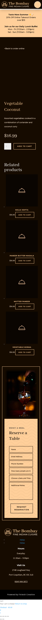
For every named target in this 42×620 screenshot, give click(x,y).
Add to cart (24, 146)
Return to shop (21, 604)
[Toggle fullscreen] (6, 616)
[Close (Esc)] (1, 616)
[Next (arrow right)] (3, 619)
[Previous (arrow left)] (1, 619)
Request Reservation (21, 508)
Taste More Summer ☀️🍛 (21, 15)
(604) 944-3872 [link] (21, 581)
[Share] (3, 616)
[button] (37, 4)
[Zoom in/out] (8, 616)
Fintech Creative (27, 594)
